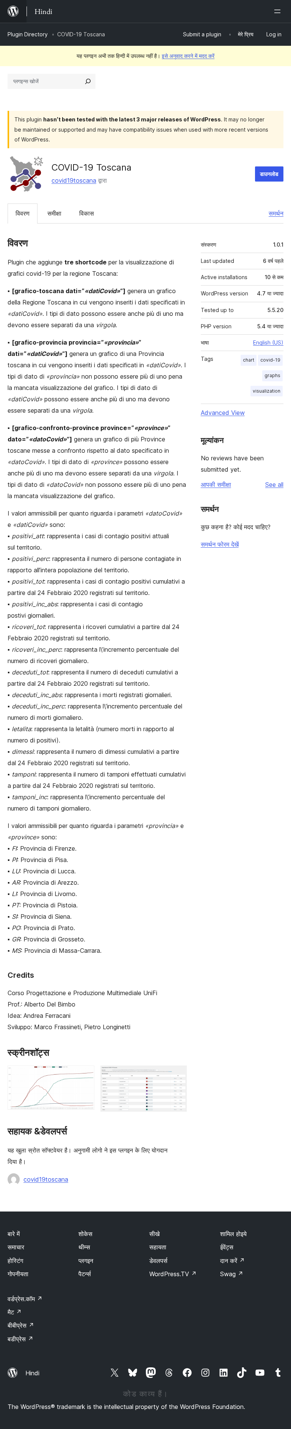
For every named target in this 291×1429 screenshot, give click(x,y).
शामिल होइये (233, 1234)
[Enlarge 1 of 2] (84, 1076)
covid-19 (270, 360)
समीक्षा (54, 213)
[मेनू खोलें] (279, 11)
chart (248, 360)
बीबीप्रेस (21, 1325)
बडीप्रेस (20, 1339)
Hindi (32, 1373)
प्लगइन (85, 1260)
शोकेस (85, 1234)
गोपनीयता (18, 1274)
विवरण (23, 213)
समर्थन (276, 213)
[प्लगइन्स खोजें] (87, 81)
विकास (86, 213)
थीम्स (84, 1247)
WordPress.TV (173, 1274)
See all (274, 484)
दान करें (232, 1260)
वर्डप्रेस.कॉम (25, 1299)
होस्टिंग (15, 1260)
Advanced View (223, 412)
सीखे (154, 1234)
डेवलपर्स (158, 1260)
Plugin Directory (28, 34)
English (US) (268, 342)
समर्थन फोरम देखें (220, 544)
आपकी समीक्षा (216, 484)
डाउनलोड (269, 174)
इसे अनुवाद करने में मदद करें (188, 56)
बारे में (14, 1234)
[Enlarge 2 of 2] (176, 1076)
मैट (15, 1312)
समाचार (16, 1247)
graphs (272, 375)
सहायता (157, 1247)
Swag (231, 1274)
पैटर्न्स (84, 1274)
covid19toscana (74, 180)
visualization (266, 391)
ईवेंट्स (226, 1247)
